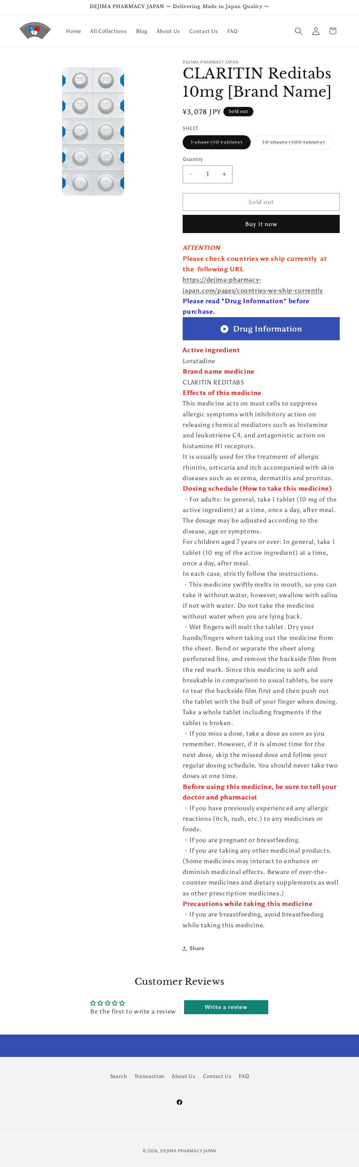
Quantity (193, 159)
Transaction (149, 1076)
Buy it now (261, 223)
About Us (183, 1076)
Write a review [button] (226, 1007)
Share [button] (197, 948)
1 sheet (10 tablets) (221, 143)
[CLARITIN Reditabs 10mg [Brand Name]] (261, 339)
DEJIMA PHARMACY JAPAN (188, 1150)
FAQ (244, 1076)
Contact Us (217, 1076)
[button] (298, 30)
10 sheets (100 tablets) (297, 143)
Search (118, 1076)
